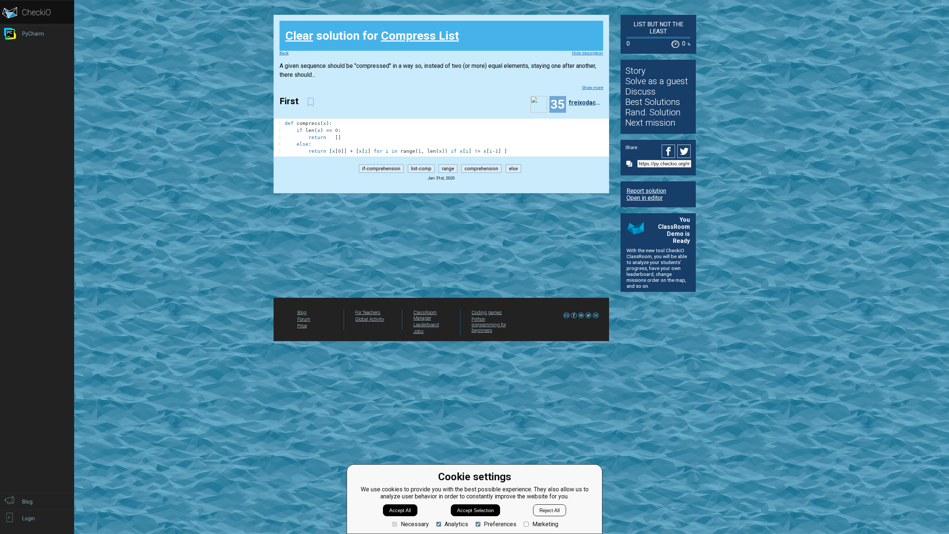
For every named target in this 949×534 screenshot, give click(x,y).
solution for (372, 36)
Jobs (418, 331)
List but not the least (658, 28)
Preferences (500, 524)
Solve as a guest (656, 81)
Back (284, 53)
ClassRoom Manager (425, 315)
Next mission (650, 123)
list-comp (421, 168)
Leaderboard (426, 324)
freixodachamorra (585, 102)
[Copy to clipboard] (631, 164)
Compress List (420, 36)
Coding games (487, 312)
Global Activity (369, 319)
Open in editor (644, 197)
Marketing (545, 524)
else (513, 168)
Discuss (640, 91)
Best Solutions (652, 102)
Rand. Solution (653, 112)
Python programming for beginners (489, 324)
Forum (303, 319)
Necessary (415, 524)
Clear (299, 36)
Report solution (646, 190)
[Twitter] (684, 151)
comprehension (481, 168)
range (448, 168)
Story (635, 71)
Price (302, 326)
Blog (302, 312)
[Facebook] (669, 151)
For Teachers (367, 312)
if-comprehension (381, 168)
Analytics (456, 524)
